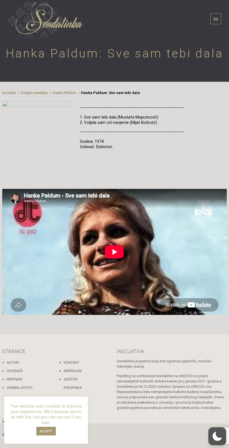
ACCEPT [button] (46, 431)
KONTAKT (71, 362)
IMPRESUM (73, 371)
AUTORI (13, 362)
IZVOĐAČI (15, 371)
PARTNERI (14, 379)
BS (215, 19)
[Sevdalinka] (45, 19)
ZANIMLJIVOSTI (19, 388)
